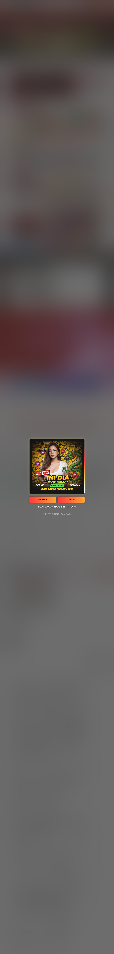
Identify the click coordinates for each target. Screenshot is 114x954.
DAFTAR (42, 499)
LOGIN (71, 499)
